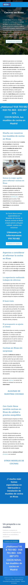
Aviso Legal (14, 579)
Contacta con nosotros (14, 41)
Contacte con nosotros (11, 541)
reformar (11, 380)
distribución (14, 196)
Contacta (5, 454)
